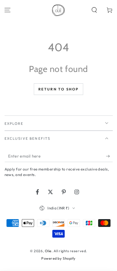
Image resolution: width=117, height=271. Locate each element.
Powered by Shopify (58, 258)
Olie (48, 251)
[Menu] (7, 10)
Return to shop (58, 89)
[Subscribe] (109, 156)
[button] (94, 10)
